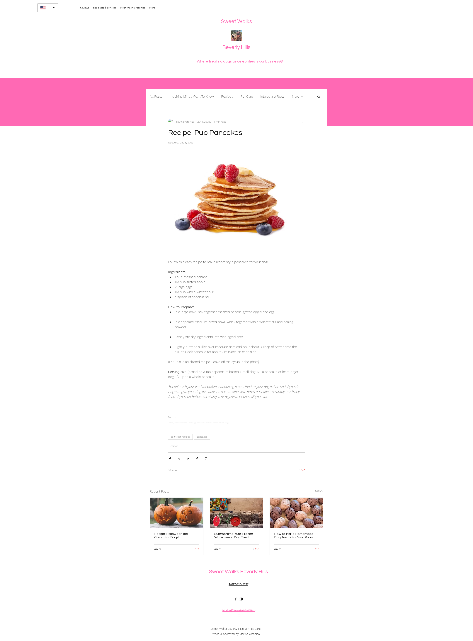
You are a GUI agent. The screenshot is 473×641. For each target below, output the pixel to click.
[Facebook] (236, 599)
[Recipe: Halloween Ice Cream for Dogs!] (176, 513)
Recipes (227, 96)
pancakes (202, 436)
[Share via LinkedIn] (188, 458)
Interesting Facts (272, 96)
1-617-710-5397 (238, 584)
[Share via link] (197, 458)
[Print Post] (206, 458)
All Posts (156, 96)
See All (319, 490)
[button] (318, 96)
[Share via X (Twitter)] (179, 458)
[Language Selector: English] (48, 8)
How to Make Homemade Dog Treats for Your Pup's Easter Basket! (293, 535)
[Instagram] (241, 599)
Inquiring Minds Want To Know (192, 96)
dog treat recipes (180, 436)
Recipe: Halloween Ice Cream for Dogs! (171, 535)
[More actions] (302, 122)
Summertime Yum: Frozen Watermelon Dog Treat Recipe (233, 535)
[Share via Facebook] (170, 458)
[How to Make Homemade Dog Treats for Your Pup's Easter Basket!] (296, 513)
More (295, 96)
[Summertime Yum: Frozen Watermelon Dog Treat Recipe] (236, 513)
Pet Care (247, 96)
